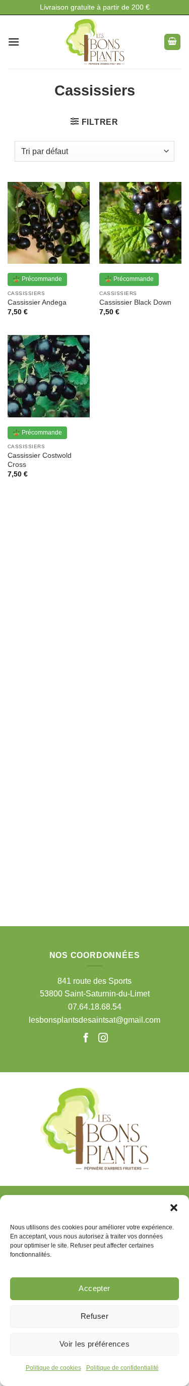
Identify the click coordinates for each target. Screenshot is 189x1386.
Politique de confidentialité (122, 1367)
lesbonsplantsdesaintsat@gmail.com (94, 1020)
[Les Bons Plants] (95, 42)
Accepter (94, 1288)
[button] (174, 1208)
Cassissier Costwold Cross (40, 460)
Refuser (94, 1316)
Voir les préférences (94, 1344)
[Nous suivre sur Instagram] (103, 1038)
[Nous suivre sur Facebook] (87, 1038)
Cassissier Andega (37, 302)
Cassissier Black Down (135, 302)
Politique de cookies (53, 1367)
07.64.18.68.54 (94, 1006)
